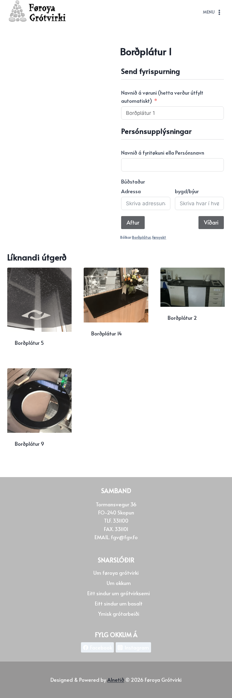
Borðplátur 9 (29, 443)
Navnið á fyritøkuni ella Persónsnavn (162, 152)
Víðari (211, 222)
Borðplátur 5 (29, 342)
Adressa (131, 191)
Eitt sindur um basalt (119, 603)
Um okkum (119, 582)
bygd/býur (187, 191)
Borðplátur (141, 237)
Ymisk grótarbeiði (118, 613)
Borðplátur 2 (182, 317)
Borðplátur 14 (106, 333)
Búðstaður (133, 181)
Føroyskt (159, 237)
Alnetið (115, 679)
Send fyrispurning (112, 353)
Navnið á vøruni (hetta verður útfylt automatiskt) (162, 96)
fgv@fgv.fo (124, 536)
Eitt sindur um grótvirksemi (118, 592)
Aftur (133, 222)
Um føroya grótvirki (116, 572)
